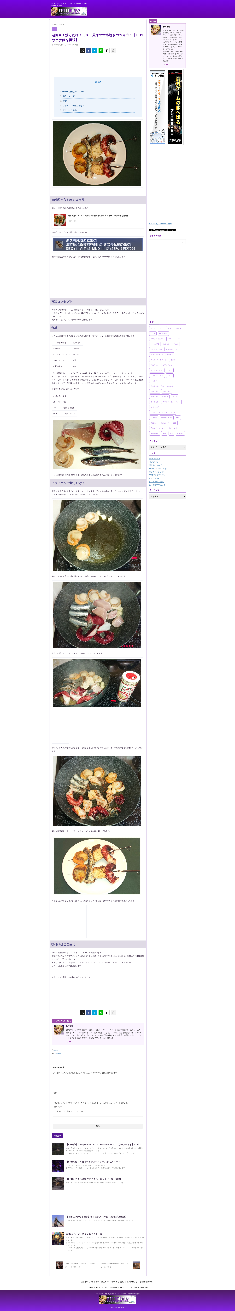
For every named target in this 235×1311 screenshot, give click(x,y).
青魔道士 (180, 433)
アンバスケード (171, 349)
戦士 (174, 423)
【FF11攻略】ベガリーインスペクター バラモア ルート (93, 1161)
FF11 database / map (157, 468)
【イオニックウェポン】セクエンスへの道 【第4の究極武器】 (96, 1216)
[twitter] (82, 50)
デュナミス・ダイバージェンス (162, 386)
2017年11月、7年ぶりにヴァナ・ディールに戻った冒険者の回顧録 (118, 1294)
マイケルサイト (155, 478)
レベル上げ (155, 407)
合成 (177, 418)
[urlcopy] (113, 50)
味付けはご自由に (69, 110)
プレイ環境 (167, 391)
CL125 (170, 328)
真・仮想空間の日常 (157, 485)
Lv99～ (170, 339)
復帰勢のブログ (155, 465)
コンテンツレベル (157, 375)
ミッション (155, 402)
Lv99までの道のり (157, 339)
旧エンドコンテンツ (158, 428)
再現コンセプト (68, 96)
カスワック (155, 365)
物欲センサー (174, 428)
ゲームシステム (156, 370)
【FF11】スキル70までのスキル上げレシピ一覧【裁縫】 (94, 1179)
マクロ (174, 397)
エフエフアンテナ (156, 472)
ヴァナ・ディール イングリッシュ (163, 412)
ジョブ (169, 375)
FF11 (56, 1050)
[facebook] (88, 50)
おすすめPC (155, 344)
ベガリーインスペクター (159, 397)
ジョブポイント (156, 381)
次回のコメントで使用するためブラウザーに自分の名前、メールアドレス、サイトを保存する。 (92, 1103)
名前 (55, 1093)
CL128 (178, 328)
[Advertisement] (98, 64)
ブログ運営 (155, 391)
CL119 (153, 328)
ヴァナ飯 (57, 1054)
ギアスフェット (168, 365)
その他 (176, 344)
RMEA (179, 339)
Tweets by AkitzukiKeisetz (160, 224)
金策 (164, 433)
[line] (101, 50)
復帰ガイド (165, 423)
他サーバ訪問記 (166, 418)
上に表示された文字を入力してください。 (69, 1111)
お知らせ (166, 344)
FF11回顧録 (163, 333)
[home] (70, 1042)
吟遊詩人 (154, 423)
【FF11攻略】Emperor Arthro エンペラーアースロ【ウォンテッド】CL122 (103, 1144)
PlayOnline (153, 462)
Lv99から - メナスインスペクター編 (84, 1234)
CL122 (161, 328)
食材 (64, 101)
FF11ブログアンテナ (157, 475)
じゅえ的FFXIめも (156, 482)
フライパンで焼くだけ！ (72, 105)
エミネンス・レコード (159, 360)
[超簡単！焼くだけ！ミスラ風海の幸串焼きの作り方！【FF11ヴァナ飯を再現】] (94, 50)
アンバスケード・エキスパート (162, 354)
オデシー (174, 360)
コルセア (169, 370)
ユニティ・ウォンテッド (171, 402)
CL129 (153, 333)
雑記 (171, 433)
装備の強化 (155, 433)
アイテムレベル (156, 349)
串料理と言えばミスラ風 (72, 91)
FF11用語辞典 (154, 458)
